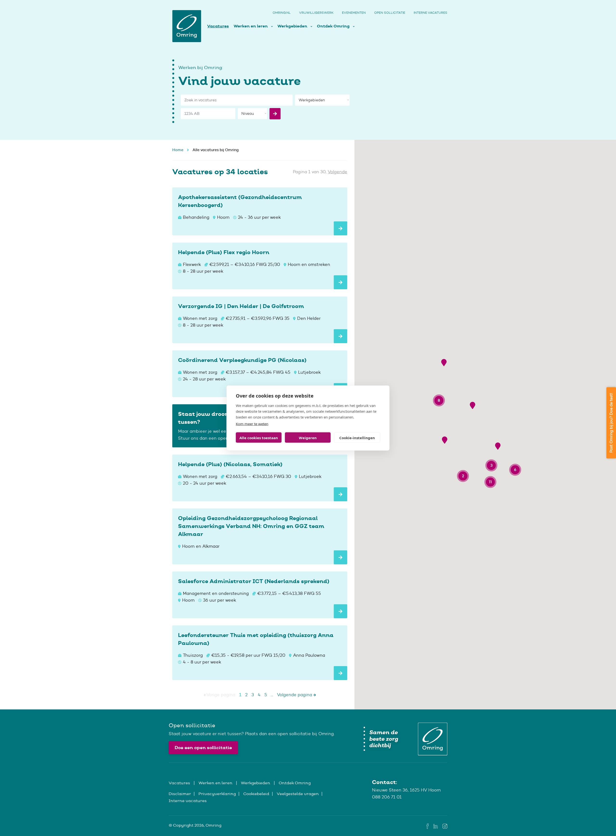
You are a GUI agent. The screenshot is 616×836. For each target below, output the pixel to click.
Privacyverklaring (217, 793)
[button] (444, 362)
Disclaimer (180, 793)
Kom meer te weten (252, 423)
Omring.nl (282, 12)
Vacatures (218, 26)
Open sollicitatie (389, 12)
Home (177, 150)
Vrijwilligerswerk (316, 12)
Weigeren (308, 437)
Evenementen (354, 12)
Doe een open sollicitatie (203, 747)
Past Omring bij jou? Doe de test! (611, 423)
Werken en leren (251, 26)
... (272, 694)
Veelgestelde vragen (298, 793)
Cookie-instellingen (357, 437)
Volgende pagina (295, 694)
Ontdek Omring (334, 26)
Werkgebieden (292, 26)
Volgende (337, 171)
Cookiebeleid (256, 793)
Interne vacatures (430, 12)
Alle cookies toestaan (258, 437)
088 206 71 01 (387, 797)
